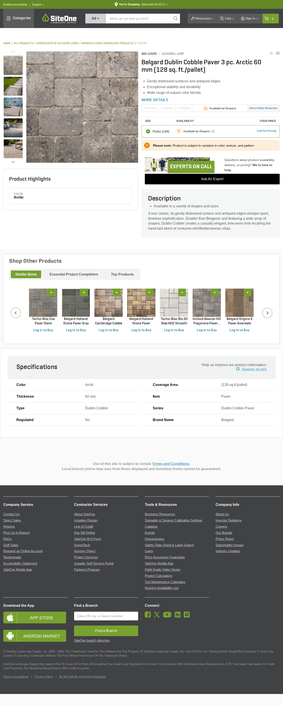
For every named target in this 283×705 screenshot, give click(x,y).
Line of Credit (83, 526)
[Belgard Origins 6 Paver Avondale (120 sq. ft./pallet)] (239, 302)
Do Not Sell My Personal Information (82, 676)
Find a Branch (86, 605)
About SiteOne (84, 514)
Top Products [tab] (122, 274)
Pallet (161, 131)
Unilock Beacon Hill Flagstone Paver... (207, 321)
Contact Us (11, 514)
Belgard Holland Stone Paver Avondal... (141, 321)
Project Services (86, 557)
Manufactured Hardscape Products (108, 43)
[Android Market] (35, 636)
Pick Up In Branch (16, 533)
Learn (149, 551)
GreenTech (82, 545)
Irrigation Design (86, 520)
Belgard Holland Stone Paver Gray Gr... (76, 321)
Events (150, 533)
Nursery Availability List (161, 588)
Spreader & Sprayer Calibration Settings (173, 520)
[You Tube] (168, 616)
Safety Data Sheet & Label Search (169, 545)
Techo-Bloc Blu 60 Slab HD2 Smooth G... (174, 321)
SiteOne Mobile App (17, 569)
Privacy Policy (43, 676)
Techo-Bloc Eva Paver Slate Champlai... (43, 321)
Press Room (225, 539)
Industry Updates (228, 551)
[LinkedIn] (179, 616)
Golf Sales (10, 545)
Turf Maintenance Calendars (165, 582)
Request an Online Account (23, 551)
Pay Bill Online (84, 533)
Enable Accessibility (15, 4)
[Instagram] (188, 616)
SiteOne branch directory (92, 640)
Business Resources (160, 514)
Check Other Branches (263, 108)
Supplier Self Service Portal (93, 563)
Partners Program (87, 569)
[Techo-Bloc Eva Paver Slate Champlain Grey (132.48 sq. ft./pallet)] (43, 302)
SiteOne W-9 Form (87, 539)
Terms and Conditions (170, 464)
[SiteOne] (60, 22)
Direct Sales (12, 520)
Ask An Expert (212, 179)
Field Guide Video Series (162, 569)
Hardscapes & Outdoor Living (57, 43)
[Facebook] (149, 616)
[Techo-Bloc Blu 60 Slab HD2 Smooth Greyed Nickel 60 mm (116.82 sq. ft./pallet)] (174, 302)
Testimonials (12, 557)
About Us (222, 514)
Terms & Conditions (16, 676)
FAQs (7, 539)
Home (7, 43)
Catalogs (151, 526)
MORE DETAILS (155, 100)
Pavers (142, 43)
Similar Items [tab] (26, 274)
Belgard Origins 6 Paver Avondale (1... (239, 321)
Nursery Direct (84, 551)
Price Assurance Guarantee (165, 557)
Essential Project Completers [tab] (74, 274)
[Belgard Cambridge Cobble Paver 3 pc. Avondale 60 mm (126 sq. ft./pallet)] (108, 302)
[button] (38, 5)
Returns (9, 526)
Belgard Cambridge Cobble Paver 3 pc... (108, 321)
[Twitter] (158, 616)
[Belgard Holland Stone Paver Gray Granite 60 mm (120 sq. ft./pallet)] (76, 302)
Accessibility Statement (20, 563)
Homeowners (154, 539)
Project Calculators (158, 576)
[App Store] (35, 617)
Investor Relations (229, 520)
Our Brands (224, 533)
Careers (221, 526)
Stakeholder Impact (230, 545)
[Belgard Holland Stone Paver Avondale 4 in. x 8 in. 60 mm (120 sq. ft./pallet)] (141, 302)
